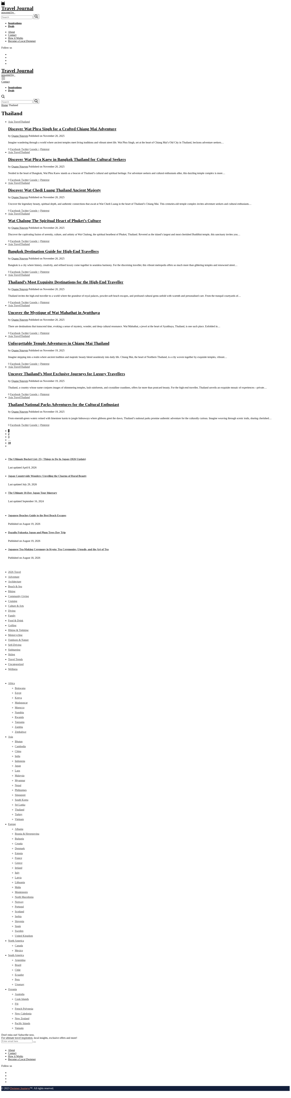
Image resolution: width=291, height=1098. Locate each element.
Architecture (14, 581)
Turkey (18, 814)
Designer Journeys (20, 1088)
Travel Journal (17, 8)
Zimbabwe (20, 731)
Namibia (19, 712)
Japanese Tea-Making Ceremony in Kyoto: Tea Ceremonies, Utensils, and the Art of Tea (58, 549)
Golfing (12, 625)
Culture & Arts (16, 605)
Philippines (21, 790)
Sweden (19, 930)
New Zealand (22, 1018)
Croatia (19, 843)
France (18, 858)
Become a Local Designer (22, 41)
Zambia (19, 727)
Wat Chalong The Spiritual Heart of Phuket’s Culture (54, 220)
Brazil (18, 965)
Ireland (18, 867)
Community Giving (18, 596)
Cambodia (20, 746)
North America (16, 940)
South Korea (21, 799)
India (17, 756)
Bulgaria (19, 838)
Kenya (18, 697)
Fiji (16, 1003)
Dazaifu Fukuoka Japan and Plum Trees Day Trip (37, 532)
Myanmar (20, 780)
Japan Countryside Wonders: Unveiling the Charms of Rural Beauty (47, 476)
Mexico (19, 950)
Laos (17, 770)
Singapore (20, 795)
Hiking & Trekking (18, 630)
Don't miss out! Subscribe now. (18, 1034)
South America (16, 955)
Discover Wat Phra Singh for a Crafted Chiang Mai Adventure (62, 129)
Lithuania (20, 882)
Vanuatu (19, 1028)
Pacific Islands (22, 1023)
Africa (11, 683)
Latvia (18, 877)
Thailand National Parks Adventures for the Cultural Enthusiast (63, 404)
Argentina (20, 960)
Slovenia (19, 921)
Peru (17, 979)
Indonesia (20, 761)
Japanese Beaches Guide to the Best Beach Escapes (37, 515)
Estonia (19, 853)
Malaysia (19, 775)
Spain (18, 926)
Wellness (13, 669)
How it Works (15, 38)
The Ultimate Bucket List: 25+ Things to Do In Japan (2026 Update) (47, 459)
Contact (12, 35)
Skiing (11, 654)
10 (9, 442)
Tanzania (19, 722)
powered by (8, 12)
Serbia (18, 916)
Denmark (20, 848)
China (18, 751)
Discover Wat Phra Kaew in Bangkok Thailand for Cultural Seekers (67, 159)
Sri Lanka (20, 804)
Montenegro (21, 892)
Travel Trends (15, 659)
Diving (11, 610)
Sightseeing (14, 649)
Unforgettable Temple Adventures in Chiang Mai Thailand (58, 343)
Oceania (12, 989)
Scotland (19, 911)
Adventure (13, 576)
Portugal (19, 906)
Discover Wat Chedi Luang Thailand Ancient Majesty (54, 190)
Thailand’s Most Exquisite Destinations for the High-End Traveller (65, 282)
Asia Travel (14, 121)
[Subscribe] (34, 1042)
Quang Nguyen (19, 135)
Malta (18, 887)
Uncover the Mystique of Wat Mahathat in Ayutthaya (54, 312)
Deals (11, 26)
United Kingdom (24, 935)
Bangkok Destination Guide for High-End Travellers (53, 251)
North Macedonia (24, 897)
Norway (19, 901)
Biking (11, 591)
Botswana (20, 688)
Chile (18, 969)
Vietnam (19, 819)
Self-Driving (14, 644)
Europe (12, 824)
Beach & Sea (15, 586)
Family (11, 615)
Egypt (18, 692)
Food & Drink (15, 620)
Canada (19, 945)
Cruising (12, 601)
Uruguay (19, 984)
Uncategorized (16, 664)
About (11, 32)
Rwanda (19, 717)
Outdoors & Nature (18, 639)
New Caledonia (23, 1013)
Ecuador (19, 974)
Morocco (19, 707)
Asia (10, 736)
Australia (19, 994)
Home (4, 105)
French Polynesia (24, 1008)
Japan (18, 765)
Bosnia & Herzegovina (27, 833)
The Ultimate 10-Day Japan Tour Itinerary (32, 492)
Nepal (18, 785)
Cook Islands (22, 999)
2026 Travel (14, 572)
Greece (18, 862)
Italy (17, 872)
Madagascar (21, 702)
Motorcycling (15, 635)
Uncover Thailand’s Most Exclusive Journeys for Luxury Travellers (66, 374)
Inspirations (15, 23)
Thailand (25, 121)
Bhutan (19, 741)
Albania (19, 829)
